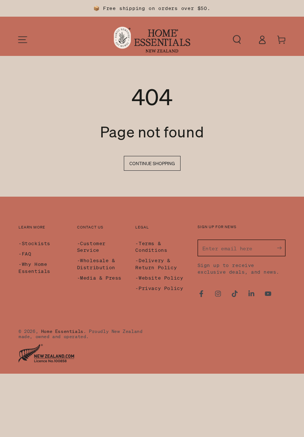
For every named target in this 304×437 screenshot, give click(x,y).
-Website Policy (159, 277)
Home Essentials (62, 331)
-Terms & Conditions (151, 246)
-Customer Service (91, 246)
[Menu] (22, 39)
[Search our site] (242, 39)
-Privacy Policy (159, 288)
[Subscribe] (281, 248)
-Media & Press (99, 277)
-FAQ (25, 253)
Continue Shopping (152, 163)
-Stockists (34, 243)
